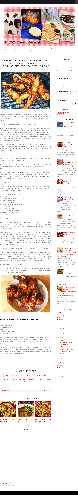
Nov (61, 328)
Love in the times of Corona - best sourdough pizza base (69, 181)
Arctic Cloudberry (60, 82)
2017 (60, 322)
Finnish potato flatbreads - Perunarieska (67, 272)
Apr (61, 356)
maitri (27, 379)
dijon (20, 379)
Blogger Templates (4, 493)
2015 (60, 365)
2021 (60, 312)
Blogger (70, 376)
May (61, 353)
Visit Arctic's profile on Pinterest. (66, 95)
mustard (38, 379)
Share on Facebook (12, 375)
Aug (61, 335)
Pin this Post (43, 375)
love (24, 379)
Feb (61, 360)
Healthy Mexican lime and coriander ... (43, 420)
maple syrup (32, 379)
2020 (60, 315)
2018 (60, 319)
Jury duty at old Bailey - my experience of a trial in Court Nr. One (69, 125)
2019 (60, 317)
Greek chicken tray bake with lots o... (7, 420)
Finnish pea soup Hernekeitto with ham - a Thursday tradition (69, 144)
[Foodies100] (60, 113)
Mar (61, 358)
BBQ (7, 379)
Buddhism (11, 379)
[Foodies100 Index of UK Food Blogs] (63, 112)
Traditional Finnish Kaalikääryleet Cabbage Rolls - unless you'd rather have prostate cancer (66, 252)
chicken (17, 379)
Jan (61, 363)
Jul (61, 338)
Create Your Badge (60, 86)
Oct (61, 331)
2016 (60, 324)
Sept (61, 333)
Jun (61, 340)
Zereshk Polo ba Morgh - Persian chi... (26, 420)
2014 (60, 367)
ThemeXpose (15, 493)
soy (42, 379)
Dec (61, 326)
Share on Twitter (28, 375)
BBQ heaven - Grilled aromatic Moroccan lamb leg (67, 344)
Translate (12, 485)
